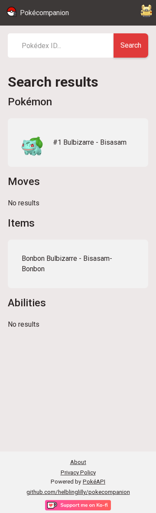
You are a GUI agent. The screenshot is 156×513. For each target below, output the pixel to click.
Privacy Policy (78, 472)
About (78, 462)
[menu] (146, 13)
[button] (78, 142)
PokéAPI (94, 481)
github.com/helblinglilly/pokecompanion (78, 492)
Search (130, 45)
